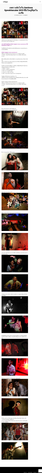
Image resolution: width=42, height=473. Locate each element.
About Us (25, 472)
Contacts (34, 472)
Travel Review (30, 472)
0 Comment (25, 15)
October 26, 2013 (18, 15)
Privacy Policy (39, 472)
